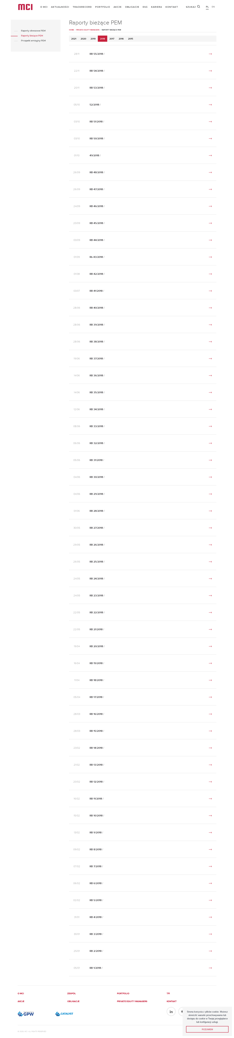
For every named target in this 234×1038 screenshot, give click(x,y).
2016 (121, 39)
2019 (93, 39)
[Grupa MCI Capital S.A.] (25, 7)
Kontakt (171, 7)
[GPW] (35, 1014)
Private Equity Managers (132, 1001)
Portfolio (102, 7)
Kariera (156, 7)
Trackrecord (82, 7)
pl (207, 6)
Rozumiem (207, 1029)
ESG (145, 7)
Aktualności (60, 7)
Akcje (118, 7)
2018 (102, 39)
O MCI (44, 7)
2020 (83, 39)
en (213, 6)
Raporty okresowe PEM (33, 30)
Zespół (71, 994)
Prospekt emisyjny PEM (33, 40)
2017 (111, 39)
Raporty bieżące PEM (32, 35)
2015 (130, 39)
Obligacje (132, 7)
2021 (73, 39)
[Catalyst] (72, 1014)
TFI (168, 994)
